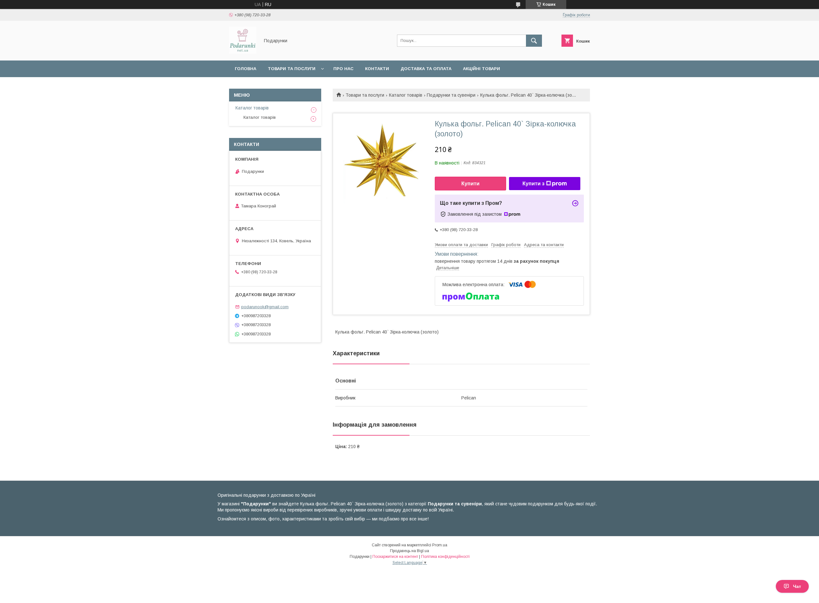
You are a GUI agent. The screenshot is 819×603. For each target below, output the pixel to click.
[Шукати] (534, 41)
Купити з (533, 183)
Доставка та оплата (426, 68)
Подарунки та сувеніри (451, 95)
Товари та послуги (291, 68)
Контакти (377, 68)
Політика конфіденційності (445, 556)
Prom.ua (439, 545)
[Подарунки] (242, 52)
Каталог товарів (405, 95)
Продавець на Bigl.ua (409, 551)
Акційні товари (481, 68)
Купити (470, 183)
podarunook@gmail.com (265, 306)
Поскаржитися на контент (395, 556)
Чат (797, 586)
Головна (245, 68)
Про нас (343, 68)
